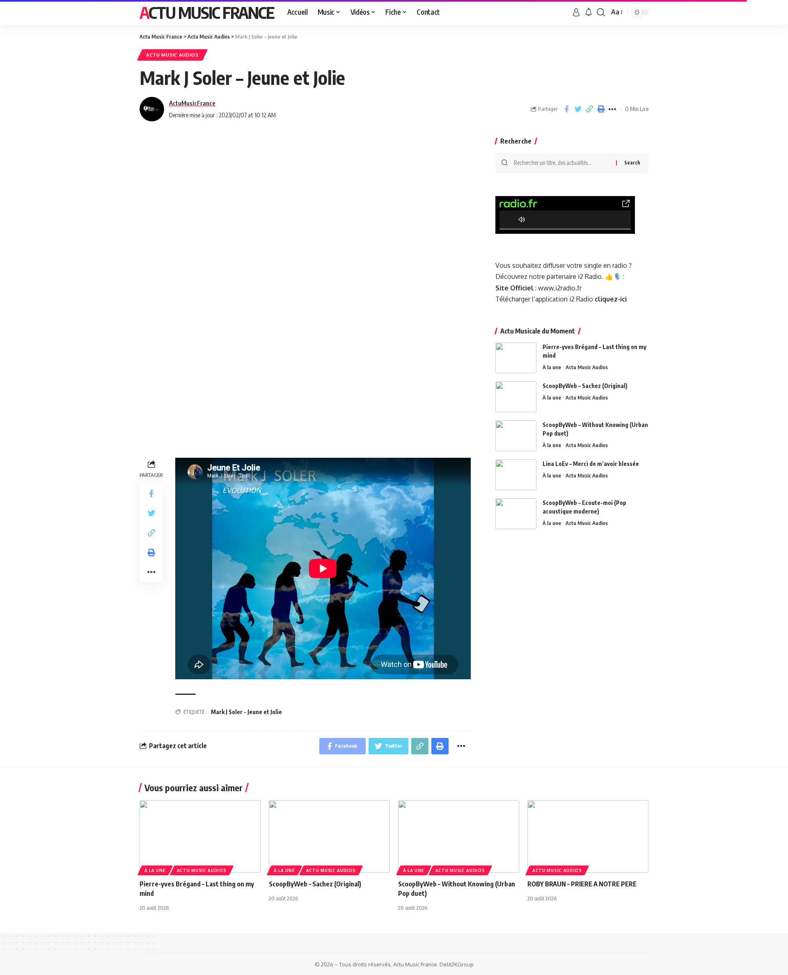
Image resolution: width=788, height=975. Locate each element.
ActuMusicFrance (192, 103)
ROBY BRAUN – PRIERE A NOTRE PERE (582, 884)
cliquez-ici (611, 299)
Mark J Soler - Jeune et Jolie (246, 711)
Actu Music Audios (172, 55)
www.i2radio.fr (560, 288)
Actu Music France (207, 12)
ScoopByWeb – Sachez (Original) (585, 385)
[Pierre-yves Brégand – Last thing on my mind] (515, 358)
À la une (552, 367)
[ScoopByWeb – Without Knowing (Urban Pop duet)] (515, 435)
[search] (601, 12)
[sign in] (576, 12)
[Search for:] (562, 163)
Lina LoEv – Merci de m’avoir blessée (591, 463)
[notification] (588, 12)
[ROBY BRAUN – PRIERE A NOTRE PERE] (587, 836)
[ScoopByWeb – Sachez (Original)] (515, 396)
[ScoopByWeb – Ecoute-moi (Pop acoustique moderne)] (515, 513)
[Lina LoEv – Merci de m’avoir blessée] (515, 474)
